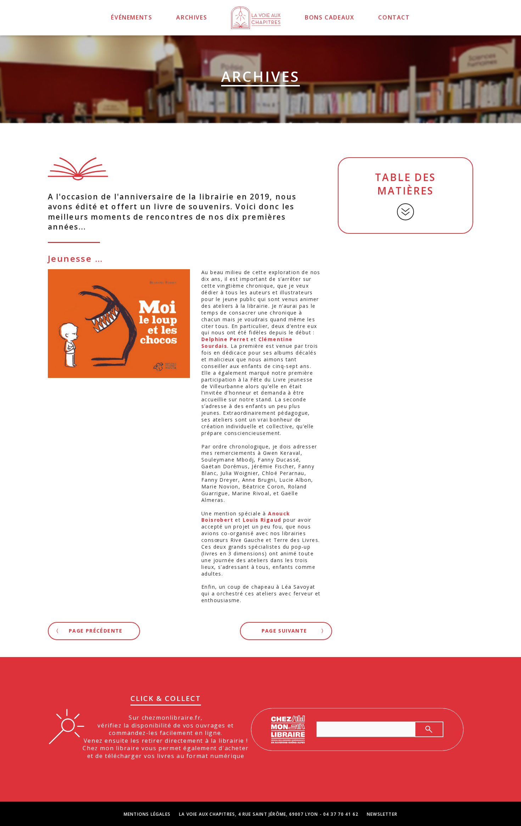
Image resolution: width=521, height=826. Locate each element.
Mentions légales (147, 814)
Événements (131, 17)
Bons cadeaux (329, 17)
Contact (394, 17)
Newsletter (382, 814)
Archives (191, 17)
